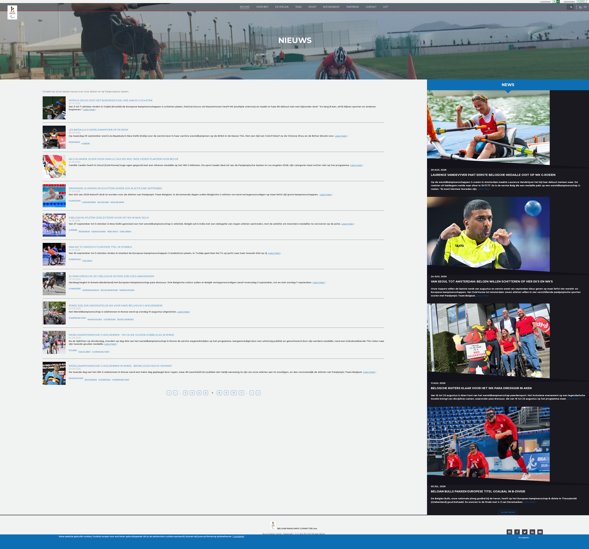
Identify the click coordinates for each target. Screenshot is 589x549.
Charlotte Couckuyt (90, 290)
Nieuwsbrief (331, 7)
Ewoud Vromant (95, 319)
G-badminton (75, 259)
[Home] (12, 12)
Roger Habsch (125, 231)
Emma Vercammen (109, 290)
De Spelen (282, 7)
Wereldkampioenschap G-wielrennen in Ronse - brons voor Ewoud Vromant (120, 366)
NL (580, 7)
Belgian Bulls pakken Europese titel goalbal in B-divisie (478, 491)
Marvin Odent (84, 351)
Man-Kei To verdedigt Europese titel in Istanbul (100, 247)
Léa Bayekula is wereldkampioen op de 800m (98, 129)
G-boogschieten (89, 202)
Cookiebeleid (238, 536)
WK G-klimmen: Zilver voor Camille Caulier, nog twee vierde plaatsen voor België (123, 159)
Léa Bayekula (74, 142)
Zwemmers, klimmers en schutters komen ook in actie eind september (115, 188)
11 (241, 392)
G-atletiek (85, 143)
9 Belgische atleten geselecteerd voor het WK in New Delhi (109, 217)
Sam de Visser (103, 202)
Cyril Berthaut (110, 319)
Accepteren (524, 537)
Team (298, 7)
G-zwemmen (75, 200)
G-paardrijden (75, 288)
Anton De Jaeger (117, 202)
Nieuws (245, 7)
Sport (312, 7)
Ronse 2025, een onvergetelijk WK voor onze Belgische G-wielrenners (116, 305)
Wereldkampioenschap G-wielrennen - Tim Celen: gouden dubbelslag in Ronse (121, 335)
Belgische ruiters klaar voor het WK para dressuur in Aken (481, 388)
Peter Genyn (112, 231)
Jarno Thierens (91, 379)
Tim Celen (73, 350)
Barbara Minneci (126, 290)
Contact (371, 7)
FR (585, 7)
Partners (352, 7)
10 (234, 392)
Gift (385, 7)
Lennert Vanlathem (125, 319)
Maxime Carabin (98, 231)
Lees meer (89, 109)
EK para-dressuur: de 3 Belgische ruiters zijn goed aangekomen (111, 276)
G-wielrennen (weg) (77, 317)
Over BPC (262, 7)
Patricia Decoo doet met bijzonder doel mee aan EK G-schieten (110, 100)
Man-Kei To (87, 260)
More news (508, 512)
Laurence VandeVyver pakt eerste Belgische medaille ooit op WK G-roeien (493, 175)
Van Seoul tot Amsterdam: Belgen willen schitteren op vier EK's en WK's (492, 281)
